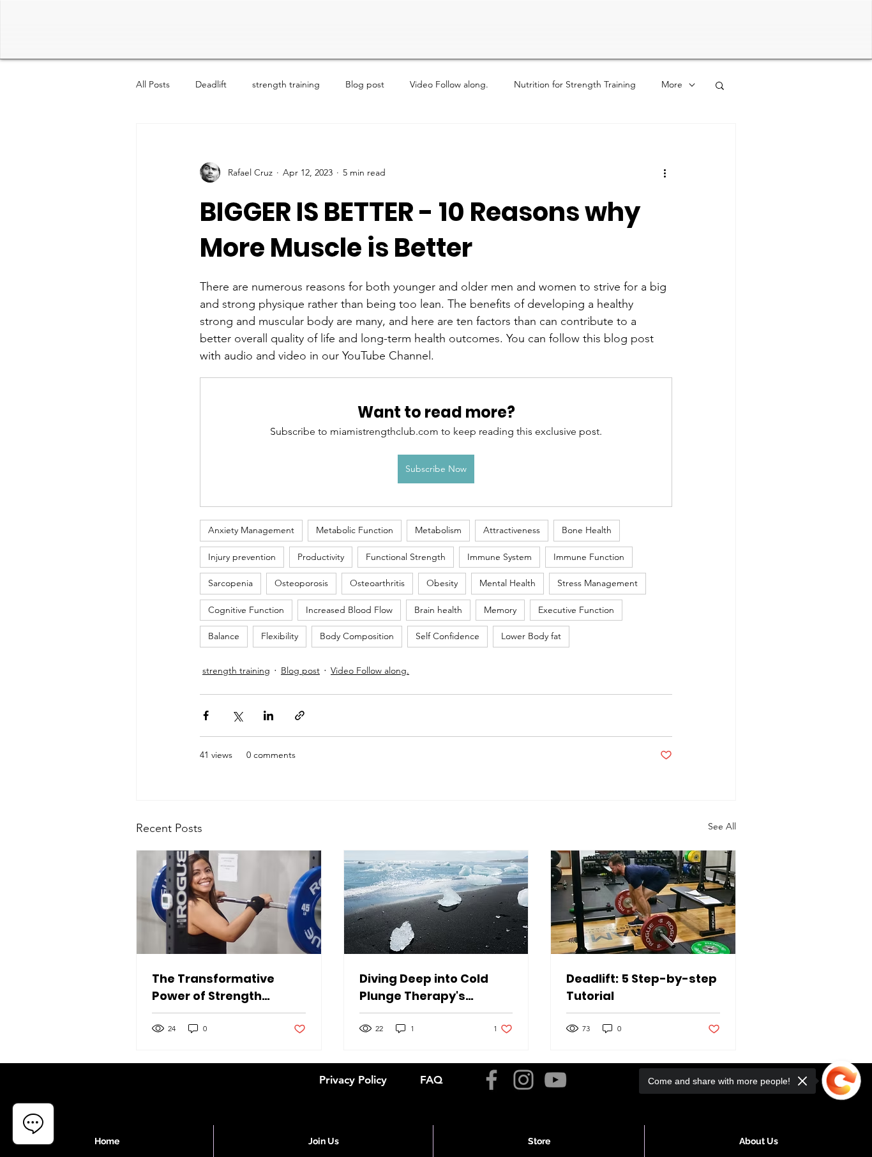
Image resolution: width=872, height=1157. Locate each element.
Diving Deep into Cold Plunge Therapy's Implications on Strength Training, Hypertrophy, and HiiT (434, 987)
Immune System (499, 557)
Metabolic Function (354, 530)
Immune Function (588, 557)
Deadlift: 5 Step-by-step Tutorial (641, 987)
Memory (500, 610)
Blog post (364, 84)
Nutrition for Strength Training (575, 84)
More (671, 84)
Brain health (438, 610)
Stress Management (597, 583)
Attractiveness (511, 530)
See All (722, 826)
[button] (720, 85)
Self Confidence (447, 636)
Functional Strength (406, 557)
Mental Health (507, 583)
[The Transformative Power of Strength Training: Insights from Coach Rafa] (229, 902)
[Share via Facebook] (206, 715)
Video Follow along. (449, 84)
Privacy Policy (353, 1079)
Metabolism (438, 530)
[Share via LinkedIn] (268, 715)
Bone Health (587, 530)
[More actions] (664, 172)
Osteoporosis (301, 583)
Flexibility (279, 636)
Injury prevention (242, 557)
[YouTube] (555, 1079)
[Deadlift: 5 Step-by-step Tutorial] (643, 902)
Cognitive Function (246, 610)
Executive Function (576, 610)
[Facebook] (491, 1079)
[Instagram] (523, 1079)
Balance (223, 636)
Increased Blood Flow (349, 610)
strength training (286, 84)
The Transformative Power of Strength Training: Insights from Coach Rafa (221, 987)
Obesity (442, 583)
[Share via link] (300, 715)
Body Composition (357, 636)
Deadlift (211, 84)
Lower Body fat (531, 636)
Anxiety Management (251, 530)
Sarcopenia (230, 583)
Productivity (320, 557)
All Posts (153, 84)
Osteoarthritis (377, 583)
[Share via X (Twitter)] (237, 715)
